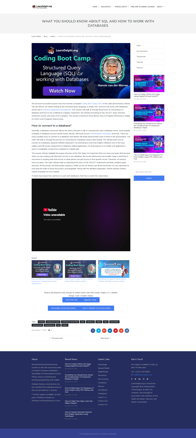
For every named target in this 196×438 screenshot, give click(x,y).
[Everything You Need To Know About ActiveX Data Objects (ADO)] (80, 269)
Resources (102, 375)
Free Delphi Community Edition (63, 308)
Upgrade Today (90, 300)
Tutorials (140, 62)
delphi (99, 322)
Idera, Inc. (149, 389)
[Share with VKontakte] (127, 330)
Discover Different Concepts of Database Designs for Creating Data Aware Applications (47, 281)
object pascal (37, 325)
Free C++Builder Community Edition (97, 308)
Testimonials (141, 57)
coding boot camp (53, 322)
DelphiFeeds (103, 371)
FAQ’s (139, 46)
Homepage (102, 364)
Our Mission (102, 390)
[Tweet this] (98, 330)
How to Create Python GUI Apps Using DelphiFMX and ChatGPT (147, 95)
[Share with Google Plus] (104, 330)
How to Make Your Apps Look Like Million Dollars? (79, 402)
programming (49, 325)
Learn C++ (102, 397)
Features (140, 68)
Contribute (102, 382)
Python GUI (103, 401)
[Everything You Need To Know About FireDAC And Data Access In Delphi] (113, 269)
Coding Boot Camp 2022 (92, 103)
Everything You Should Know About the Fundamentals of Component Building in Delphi (148, 125)
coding (41, 322)
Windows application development (57, 110)
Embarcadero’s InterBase (101, 133)
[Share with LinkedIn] (110, 330)
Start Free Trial (71, 300)
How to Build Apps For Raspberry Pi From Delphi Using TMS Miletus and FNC (148, 157)
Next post (105, 338)
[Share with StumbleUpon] (121, 330)
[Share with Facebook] (93, 330)
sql (58, 325)
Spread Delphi (103, 368)
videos (65, 325)
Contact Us (102, 404)
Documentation (142, 51)
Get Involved (103, 379)
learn (105, 322)
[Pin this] (115, 330)
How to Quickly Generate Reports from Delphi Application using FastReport (78, 414)
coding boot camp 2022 (70, 322)
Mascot (101, 386)
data (82, 322)
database (90, 322)
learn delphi (114, 322)
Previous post (57, 338)
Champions (102, 393)
